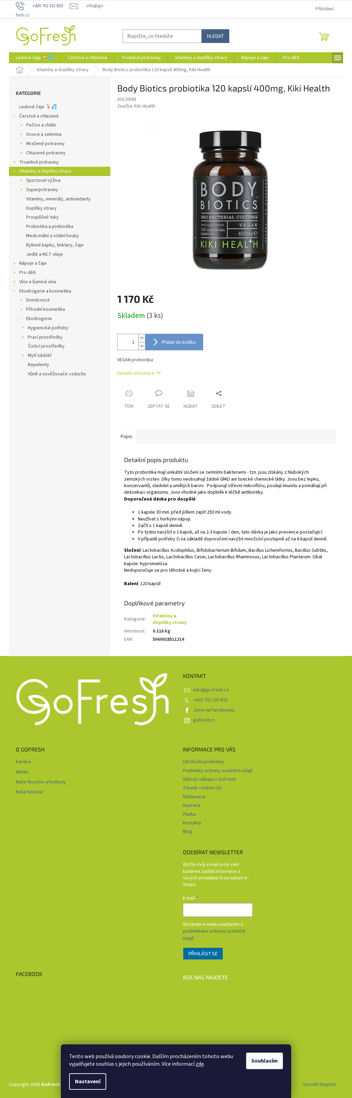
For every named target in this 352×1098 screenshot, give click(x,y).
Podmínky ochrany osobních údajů (218, 770)
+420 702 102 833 (210, 699)
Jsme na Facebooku (213, 710)
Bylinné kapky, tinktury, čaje (55, 245)
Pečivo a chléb (41, 125)
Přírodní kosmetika (45, 309)
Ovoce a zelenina (44, 134)
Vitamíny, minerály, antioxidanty (58, 199)
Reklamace (194, 796)
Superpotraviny (42, 189)
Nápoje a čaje (33, 263)
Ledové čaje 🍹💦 (38, 106)
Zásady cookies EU (202, 787)
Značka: (136, 106)
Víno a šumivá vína (37, 281)
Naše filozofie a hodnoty (41, 782)
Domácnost (38, 300)
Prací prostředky (45, 337)
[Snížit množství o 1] (141, 346)
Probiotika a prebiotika (49, 226)
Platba (189, 814)
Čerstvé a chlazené (39, 116)
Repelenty (38, 364)
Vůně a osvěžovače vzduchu (57, 374)
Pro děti (27, 272)
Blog (187, 831)
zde (200, 1064)
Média (22, 772)
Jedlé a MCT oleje (44, 254)
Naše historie (29, 792)
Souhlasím (264, 1061)
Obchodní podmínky (203, 761)
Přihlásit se (203, 953)
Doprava (191, 805)
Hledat (215, 36)
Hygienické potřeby (48, 328)
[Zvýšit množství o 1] (141, 338)
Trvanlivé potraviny (39, 162)
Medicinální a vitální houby (52, 235)
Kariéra (23, 762)
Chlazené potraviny (46, 153)
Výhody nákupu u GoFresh (209, 779)
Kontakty (192, 823)
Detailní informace (135, 373)
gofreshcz (203, 720)
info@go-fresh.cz (211, 690)
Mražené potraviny (45, 143)
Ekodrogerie (39, 318)
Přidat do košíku (179, 342)
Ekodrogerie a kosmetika (45, 291)
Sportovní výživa (43, 180)
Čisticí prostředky (46, 346)
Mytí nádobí (40, 355)
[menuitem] (34, 57)
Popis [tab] (126, 436)
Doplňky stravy (41, 208)
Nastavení (87, 1081)
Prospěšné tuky (42, 217)
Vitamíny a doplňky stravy (45, 171)
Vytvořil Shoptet (319, 1084)
